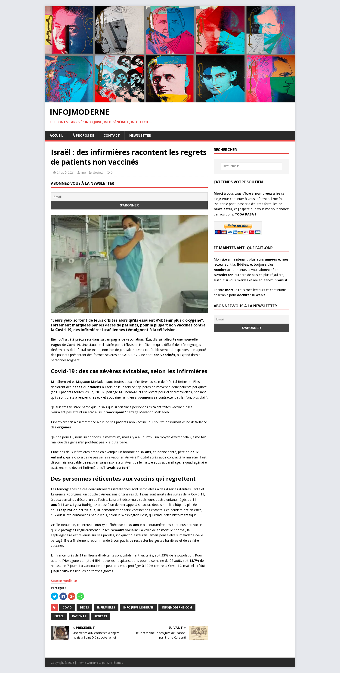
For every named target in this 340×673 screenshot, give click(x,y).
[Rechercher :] (251, 166)
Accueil (56, 135)
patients (79, 616)
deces (84, 607)
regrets (100, 616)
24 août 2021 (65, 172)
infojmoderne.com (177, 607)
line (83, 172)
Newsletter (140, 135)
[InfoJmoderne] (170, 100)
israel (59, 616)
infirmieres (106, 607)
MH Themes (115, 663)
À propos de (83, 135)
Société (98, 172)
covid (67, 607)
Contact (112, 135)
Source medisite (64, 580)
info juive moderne (138, 607)
